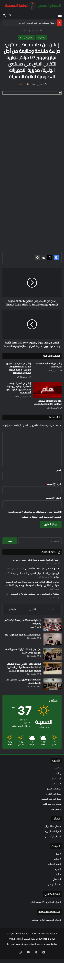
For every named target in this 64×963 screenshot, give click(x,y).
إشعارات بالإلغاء (54, 793)
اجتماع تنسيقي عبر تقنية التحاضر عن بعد (37, 22)
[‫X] (49, 257)
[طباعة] (37, 257)
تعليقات (13, 609)
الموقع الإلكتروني (54, 498)
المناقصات (57, 778)
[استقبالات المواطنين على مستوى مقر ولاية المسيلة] (52, 684)
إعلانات (58, 768)
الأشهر (32, 609)
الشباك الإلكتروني (53, 836)
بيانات (59, 773)
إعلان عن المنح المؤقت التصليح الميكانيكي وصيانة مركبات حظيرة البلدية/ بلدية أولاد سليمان (18, 388)
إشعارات (26, 30)
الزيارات (58, 869)
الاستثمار (57, 879)
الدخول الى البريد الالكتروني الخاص (46, 902)
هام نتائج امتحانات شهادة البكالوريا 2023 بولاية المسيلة (48, 402)
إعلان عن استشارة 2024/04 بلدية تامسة (49, 365)
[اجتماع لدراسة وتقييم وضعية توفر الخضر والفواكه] (52, 624)
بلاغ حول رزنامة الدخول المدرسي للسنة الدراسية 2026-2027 (23, 651)
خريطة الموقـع (36, 944)
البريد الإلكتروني (54, 484)
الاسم (58, 470)
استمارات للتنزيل (53, 826)
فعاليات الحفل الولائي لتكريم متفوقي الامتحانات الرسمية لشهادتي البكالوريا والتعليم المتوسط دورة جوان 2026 (23, 667)
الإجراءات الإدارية (53, 831)
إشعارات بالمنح (26, 37)
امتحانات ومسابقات (52, 804)
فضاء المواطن (55, 884)
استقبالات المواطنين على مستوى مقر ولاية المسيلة (35, 594)
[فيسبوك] (56, 257)
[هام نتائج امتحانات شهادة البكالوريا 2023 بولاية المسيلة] (47, 390)
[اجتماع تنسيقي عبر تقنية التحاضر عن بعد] (52, 639)
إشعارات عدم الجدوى (51, 799)
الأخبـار (58, 854)
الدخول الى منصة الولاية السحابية (47, 920)
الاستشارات (56, 783)
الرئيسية (36, 30)
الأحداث (58, 859)
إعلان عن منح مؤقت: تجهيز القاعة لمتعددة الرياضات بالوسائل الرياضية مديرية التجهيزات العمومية (18, 368)
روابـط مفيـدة (50, 944)
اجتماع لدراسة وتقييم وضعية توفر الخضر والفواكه (36, 559)
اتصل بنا (11, 944)
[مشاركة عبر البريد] (43, 257)
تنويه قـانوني (22, 944)
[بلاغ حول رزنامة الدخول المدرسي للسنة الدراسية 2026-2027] (52, 654)
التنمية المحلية (55, 864)
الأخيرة (51, 609)
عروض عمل (56, 809)
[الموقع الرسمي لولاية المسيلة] (32, 6)
